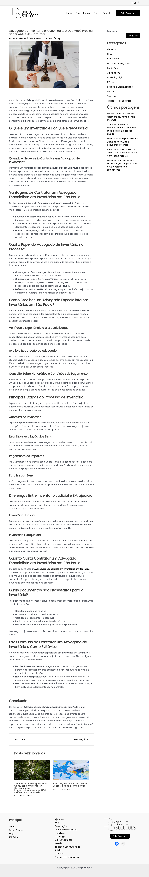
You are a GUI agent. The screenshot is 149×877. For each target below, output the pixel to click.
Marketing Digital (115, 77)
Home (12, 826)
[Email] (135, 3)
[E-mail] (123, 844)
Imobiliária (112, 68)
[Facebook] (132, 3)
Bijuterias (111, 49)
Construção (113, 58)
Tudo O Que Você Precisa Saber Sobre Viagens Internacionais (70, 784)
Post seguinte (82, 739)
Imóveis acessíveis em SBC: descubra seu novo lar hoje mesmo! (121, 116)
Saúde (110, 91)
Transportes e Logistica (119, 100)
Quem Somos (16, 830)
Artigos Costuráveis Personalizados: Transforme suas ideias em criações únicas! (121, 129)
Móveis (110, 82)
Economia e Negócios (118, 63)
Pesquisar (112, 31)
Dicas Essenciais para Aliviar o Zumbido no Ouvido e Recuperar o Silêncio (122, 141)
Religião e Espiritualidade (120, 86)
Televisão (112, 96)
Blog (57, 38)
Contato (13, 837)
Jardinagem (113, 72)
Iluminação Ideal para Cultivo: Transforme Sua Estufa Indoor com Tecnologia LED (122, 152)
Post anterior (20, 739)
